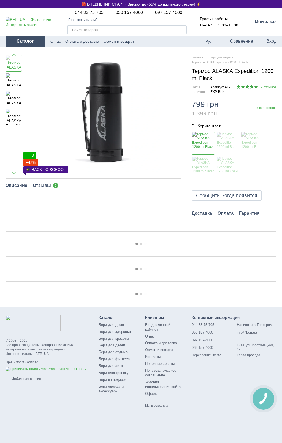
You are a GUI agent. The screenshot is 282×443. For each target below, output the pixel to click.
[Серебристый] (203, 167)
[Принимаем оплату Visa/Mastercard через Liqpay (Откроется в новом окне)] (46, 369)
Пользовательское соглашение (160, 372)
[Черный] (203, 143)
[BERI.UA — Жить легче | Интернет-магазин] (33, 323)
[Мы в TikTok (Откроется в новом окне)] (189, 41)
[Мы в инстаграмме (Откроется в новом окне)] (169, 41)
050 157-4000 (129, 12)
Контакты (153, 357)
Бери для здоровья (115, 332)
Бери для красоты (114, 338)
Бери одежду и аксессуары (111, 388)
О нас (55, 41)
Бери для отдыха (113, 352)
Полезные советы (160, 364)
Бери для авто (111, 366)
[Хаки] (227, 167)
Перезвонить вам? (82, 20)
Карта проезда (248, 355)
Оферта (151, 394)
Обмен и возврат (119, 41)
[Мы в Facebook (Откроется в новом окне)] (162, 41)
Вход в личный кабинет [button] (157, 327)
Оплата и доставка (82, 41)
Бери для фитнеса (114, 359)
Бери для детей (112, 345)
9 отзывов (268, 87)
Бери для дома (111, 325)
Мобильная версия (25, 379)
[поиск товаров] (182, 29)
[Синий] (227, 143)
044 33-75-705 (89, 12)
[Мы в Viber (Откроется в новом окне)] (182, 41)
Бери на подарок (112, 379)
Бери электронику (114, 373)
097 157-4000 (168, 12)
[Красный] (252, 143)
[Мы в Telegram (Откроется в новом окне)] (175, 41)
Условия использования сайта (163, 384)
